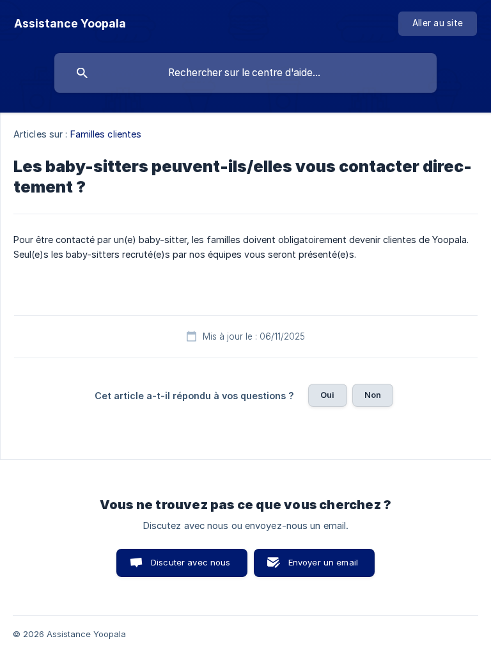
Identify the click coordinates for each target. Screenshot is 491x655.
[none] (70, 24)
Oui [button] (327, 395)
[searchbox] (245, 73)
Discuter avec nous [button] (191, 562)
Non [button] (372, 395)
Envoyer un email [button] (323, 562)
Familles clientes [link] (106, 134)
